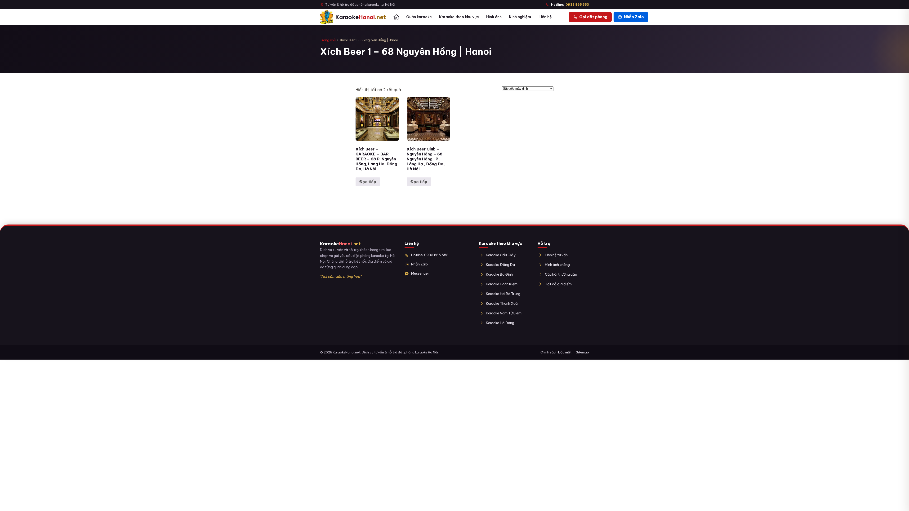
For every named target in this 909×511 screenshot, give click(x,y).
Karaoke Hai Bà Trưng (503, 293)
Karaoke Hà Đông (500, 323)
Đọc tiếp (367, 181)
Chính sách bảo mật (555, 352)
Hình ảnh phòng (557, 264)
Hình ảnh (494, 16)
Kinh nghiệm (520, 16)
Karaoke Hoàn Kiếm (501, 284)
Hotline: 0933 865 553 (430, 255)
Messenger (420, 273)
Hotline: (570, 4)
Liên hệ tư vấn (556, 255)
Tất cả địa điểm (558, 284)
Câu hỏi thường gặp (561, 274)
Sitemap (582, 352)
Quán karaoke (419, 16)
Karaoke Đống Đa (500, 264)
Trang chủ (328, 40)
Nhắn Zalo (419, 264)
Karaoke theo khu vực (459, 16)
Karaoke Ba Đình (499, 274)
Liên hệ (545, 16)
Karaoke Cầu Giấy (501, 255)
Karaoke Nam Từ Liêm (503, 313)
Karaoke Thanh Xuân (502, 303)
